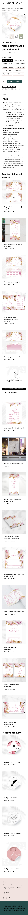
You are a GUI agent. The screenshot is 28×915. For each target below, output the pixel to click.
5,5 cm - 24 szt (7, 60)
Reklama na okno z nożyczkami (13, 463)
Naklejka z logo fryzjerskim (12, 833)
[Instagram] (6, 898)
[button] (24, 14)
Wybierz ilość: (6, 57)
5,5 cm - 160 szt (20, 63)
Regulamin (6, 892)
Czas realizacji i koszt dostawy (12, 885)
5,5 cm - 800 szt (8, 67)
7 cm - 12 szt (20, 67)
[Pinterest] (9, 898)
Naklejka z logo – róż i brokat (13, 869)
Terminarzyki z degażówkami (13, 357)
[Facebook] (3, 898)
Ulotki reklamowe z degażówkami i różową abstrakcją (11, 319)
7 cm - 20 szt (7, 70)
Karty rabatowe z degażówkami (14, 282)
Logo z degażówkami (10, 392)
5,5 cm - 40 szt (19, 60)
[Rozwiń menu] (3, 3)
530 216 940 (16, 89)
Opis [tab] (4, 94)
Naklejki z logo (9, 43)
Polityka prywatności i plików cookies (12, 889)
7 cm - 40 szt (18, 70)
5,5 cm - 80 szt (7, 63)
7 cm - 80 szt (7, 74)
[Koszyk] (25, 3)
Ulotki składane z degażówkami (14, 611)
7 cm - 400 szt (18, 74)
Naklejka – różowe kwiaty (12, 762)
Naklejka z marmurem (11, 798)
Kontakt (5, 882)
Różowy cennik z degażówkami (14, 428)
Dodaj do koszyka (14, 82)
